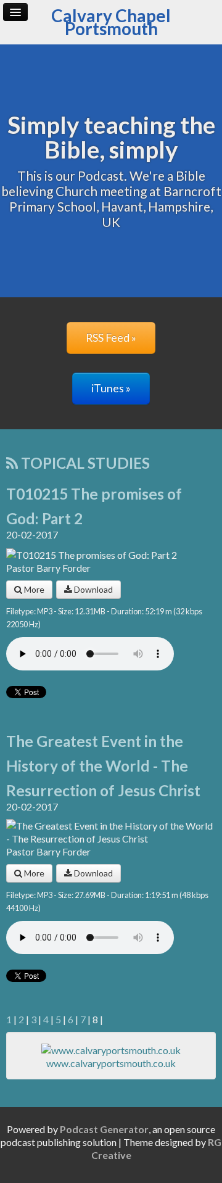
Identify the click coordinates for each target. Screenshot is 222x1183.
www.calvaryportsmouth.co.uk (111, 1063)
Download (92, 589)
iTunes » (111, 388)
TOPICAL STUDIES (84, 463)
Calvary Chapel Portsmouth (111, 22)
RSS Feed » (111, 337)
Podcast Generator (104, 1129)
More (33, 589)
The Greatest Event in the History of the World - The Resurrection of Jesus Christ (103, 765)
